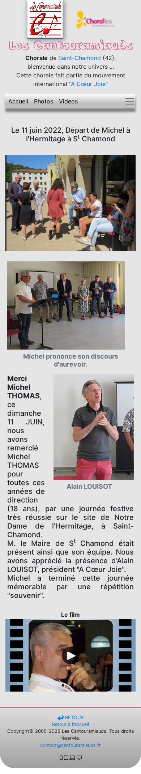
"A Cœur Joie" (88, 83)
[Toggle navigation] (130, 101)
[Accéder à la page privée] (45, 18)
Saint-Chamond (79, 57)
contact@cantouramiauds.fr (70, 745)
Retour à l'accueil (70, 724)
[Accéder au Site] (96, 18)
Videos (68, 101)
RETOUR (74, 717)
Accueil (18, 101)
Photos (43, 101)
